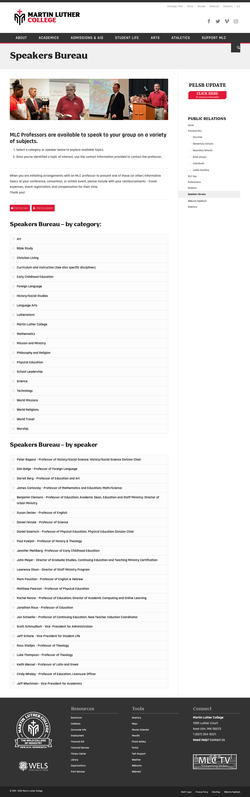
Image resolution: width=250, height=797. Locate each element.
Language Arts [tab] (27, 305)
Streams (228, 6)
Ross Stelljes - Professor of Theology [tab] (43, 645)
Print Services (78, 771)
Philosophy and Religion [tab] (33, 352)
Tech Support (139, 753)
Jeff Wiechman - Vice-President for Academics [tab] (49, 683)
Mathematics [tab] (26, 334)
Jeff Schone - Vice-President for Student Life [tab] (48, 636)
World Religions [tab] (28, 409)
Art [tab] (19, 239)
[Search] (235, 47)
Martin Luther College (32, 791)
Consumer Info (78, 729)
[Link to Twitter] (218, 21)
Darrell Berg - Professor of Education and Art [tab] (48, 478)
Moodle (201, 6)
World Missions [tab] (27, 400)
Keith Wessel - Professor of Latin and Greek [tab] (47, 664)
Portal (190, 6)
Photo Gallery (139, 741)
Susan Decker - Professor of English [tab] (42, 512)
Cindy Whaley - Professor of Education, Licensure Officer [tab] (56, 674)
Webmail (214, 6)
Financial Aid (77, 741)
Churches (197, 137)
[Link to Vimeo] (227, 21)
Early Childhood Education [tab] (35, 276)
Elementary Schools (203, 143)
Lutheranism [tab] (26, 314)
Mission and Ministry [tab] (31, 343)
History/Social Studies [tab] (32, 296)
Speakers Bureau (49, 56)
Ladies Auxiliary (201, 170)
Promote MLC (195, 130)
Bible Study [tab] (25, 248)
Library (74, 759)
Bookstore (76, 717)
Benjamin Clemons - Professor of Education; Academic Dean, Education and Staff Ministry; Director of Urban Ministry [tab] (88, 500)
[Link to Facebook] (209, 21)
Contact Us (217, 740)
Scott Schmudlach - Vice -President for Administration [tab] (55, 626)
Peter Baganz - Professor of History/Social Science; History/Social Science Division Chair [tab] (79, 459)
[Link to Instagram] (236, 21)
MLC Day (192, 176)
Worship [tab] (22, 428)
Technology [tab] (25, 390)
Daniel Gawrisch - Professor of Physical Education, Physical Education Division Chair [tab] (75, 531)
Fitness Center (78, 753)
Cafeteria (75, 723)
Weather (136, 759)
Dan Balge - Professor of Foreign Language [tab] (47, 469)
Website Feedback (197, 201)
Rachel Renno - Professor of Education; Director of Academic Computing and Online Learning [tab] (81, 598)
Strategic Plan (175, 6)
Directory (192, 206)
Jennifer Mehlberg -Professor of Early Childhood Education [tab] (58, 550)
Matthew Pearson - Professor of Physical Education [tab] (53, 588)
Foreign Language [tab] (29, 286)
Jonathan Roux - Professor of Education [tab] (45, 607)
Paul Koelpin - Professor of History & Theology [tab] (49, 541)
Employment (77, 735)
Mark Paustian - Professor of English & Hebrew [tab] (50, 579)
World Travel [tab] (25, 419)
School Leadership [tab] (30, 371)
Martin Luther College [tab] (32, 324)
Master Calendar (140, 729)
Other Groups (199, 157)
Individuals (198, 163)
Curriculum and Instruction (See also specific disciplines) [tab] (56, 267)
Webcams (137, 765)
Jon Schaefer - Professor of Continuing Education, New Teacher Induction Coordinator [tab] (77, 617)
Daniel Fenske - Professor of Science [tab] (42, 522)
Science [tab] (22, 381)
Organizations (78, 765)
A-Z (238, 6)
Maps (135, 723)
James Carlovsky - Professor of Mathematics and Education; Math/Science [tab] (69, 488)
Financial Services (80, 747)
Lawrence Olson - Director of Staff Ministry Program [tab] (53, 569)
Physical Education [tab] (30, 362)
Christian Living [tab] (27, 258)
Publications (194, 182)
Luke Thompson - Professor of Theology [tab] (45, 655)
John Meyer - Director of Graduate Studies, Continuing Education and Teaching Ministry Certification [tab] (87, 560)
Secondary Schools (202, 150)
